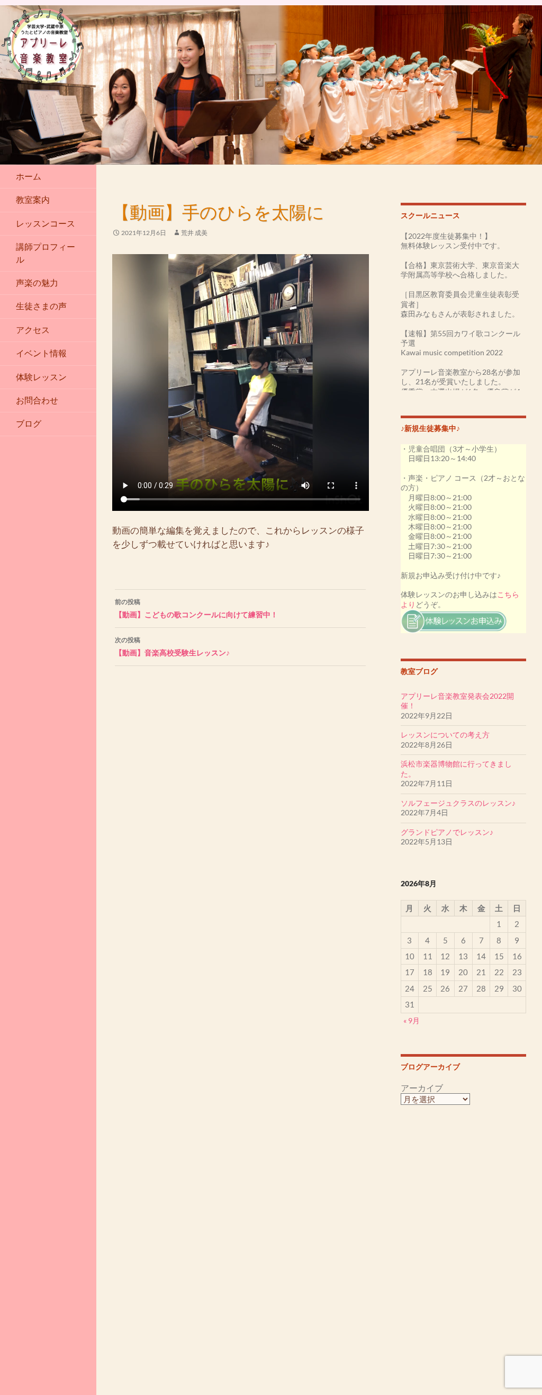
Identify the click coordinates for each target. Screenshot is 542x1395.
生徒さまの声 (41, 306)
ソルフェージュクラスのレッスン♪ (458, 802)
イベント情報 (41, 353)
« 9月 (411, 1020)
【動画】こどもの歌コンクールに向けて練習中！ (196, 608)
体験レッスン (41, 377)
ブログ (28, 423)
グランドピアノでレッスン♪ (447, 831)
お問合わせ (37, 400)
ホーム (28, 176)
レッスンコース (45, 223)
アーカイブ (422, 1088)
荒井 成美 (194, 233)
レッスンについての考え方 (445, 734)
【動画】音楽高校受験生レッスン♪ (172, 646)
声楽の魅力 (37, 282)
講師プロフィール (45, 253)
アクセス (33, 330)
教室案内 (33, 199)
